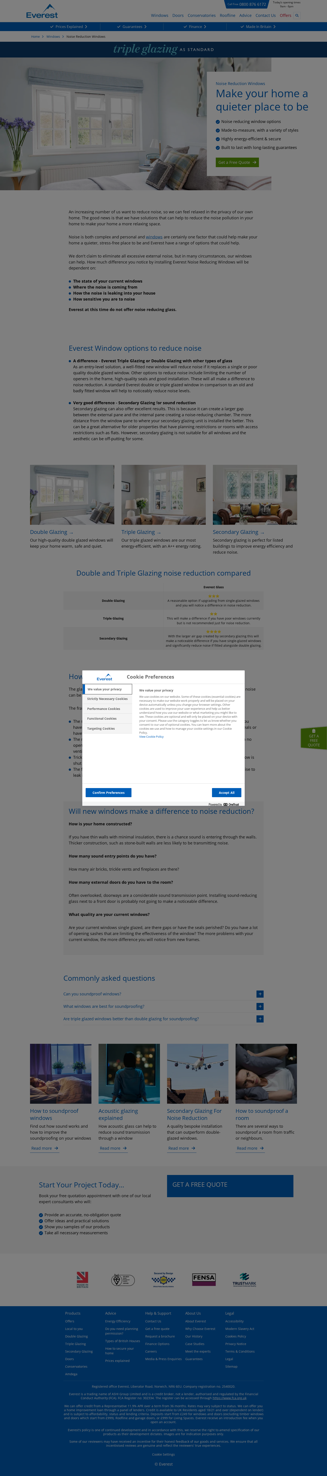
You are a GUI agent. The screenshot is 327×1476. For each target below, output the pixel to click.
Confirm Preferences (109, 793)
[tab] (107, 689)
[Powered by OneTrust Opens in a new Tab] (225, 805)
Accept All (226, 793)
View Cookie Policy (151, 737)
